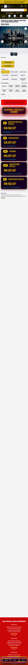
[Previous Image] (2, 41)
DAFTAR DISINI (7, 62)
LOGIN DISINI (8, 66)
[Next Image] (25, 41)
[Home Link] (9, 6)
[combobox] (12, 10)
